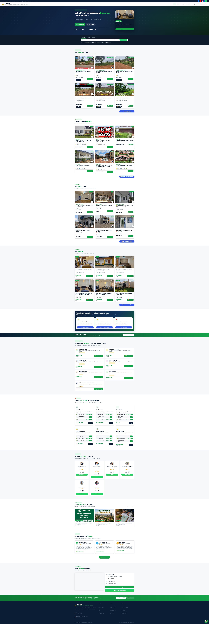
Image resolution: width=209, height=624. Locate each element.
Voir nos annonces (80, 24)
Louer (183, 4)
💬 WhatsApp (81, 474)
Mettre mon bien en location (104, 327)
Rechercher (124, 39)
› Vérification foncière (113, 605)
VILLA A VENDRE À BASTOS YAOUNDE (82, 165)
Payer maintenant (99, 389)
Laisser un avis (105, 557)
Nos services (188, 4)
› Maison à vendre (101, 607)
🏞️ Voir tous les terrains (127, 111)
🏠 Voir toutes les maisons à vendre (126, 176)
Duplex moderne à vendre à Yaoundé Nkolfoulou (124, 140)
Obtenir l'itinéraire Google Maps (120, 587)
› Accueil (123, 605)
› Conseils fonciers (113, 607)
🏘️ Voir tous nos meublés (126, 304)
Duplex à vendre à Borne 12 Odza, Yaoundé (124, 165)
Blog (194, 4)
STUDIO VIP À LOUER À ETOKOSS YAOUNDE (104, 205)
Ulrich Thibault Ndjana (82, 466)
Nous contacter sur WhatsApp (120, 590)
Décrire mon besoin (124, 327)
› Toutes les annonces (125, 607)
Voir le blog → (130, 506)
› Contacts (123, 610)
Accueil (174, 4)
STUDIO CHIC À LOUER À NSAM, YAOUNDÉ (124, 230)
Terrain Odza (88, 42)
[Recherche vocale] (113, 40)
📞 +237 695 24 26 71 (121, 597)
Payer (91, 414)
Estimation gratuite (203, 4)
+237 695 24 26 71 (6, 1)
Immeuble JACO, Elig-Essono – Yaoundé (34, 1)
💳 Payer (78, 79)
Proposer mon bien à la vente (85, 327)
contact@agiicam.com (22, 1)
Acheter (178, 4)
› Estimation (112, 613)
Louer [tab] (89, 37)
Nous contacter (91, 24)
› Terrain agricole (101, 613)
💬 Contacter (90, 79)
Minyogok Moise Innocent (112, 466)
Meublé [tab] (93, 37)
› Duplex (99, 610)
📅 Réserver (89, 276)
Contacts (197, 4)
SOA (102, 42)
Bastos (99, 42)
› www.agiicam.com (125, 613)
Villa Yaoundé (108, 42)
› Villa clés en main (113, 610)
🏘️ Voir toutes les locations (127, 241)
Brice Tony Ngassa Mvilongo (127, 466)
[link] (84, 69)
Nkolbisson (93, 42)
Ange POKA (82, 485)
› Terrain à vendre (101, 605)
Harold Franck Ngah (97, 485)
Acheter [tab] (83, 37)
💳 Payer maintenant (98, 355)
